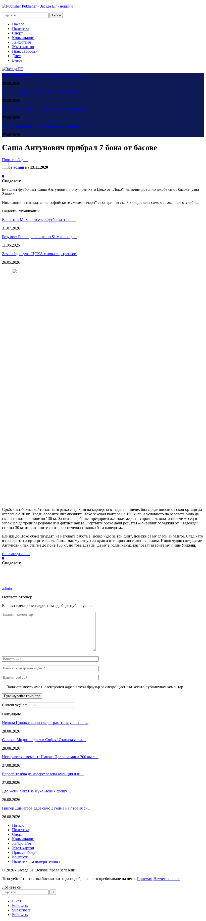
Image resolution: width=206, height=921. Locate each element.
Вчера (17, 60)
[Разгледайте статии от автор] (12, 584)
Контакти (20, 857)
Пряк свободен (25, 51)
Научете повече (166, 878)
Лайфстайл (21, 42)
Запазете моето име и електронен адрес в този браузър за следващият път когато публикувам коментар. (95, 687)
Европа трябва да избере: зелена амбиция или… (43, 126)
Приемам (144, 878)
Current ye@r (14, 705)
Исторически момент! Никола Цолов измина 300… (46, 109)
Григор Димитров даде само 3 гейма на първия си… (47, 808)
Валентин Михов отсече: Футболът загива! (39, 219)
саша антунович (16, 554)
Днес (16, 56)
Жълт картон (23, 47)
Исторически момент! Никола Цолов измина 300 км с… (50, 757)
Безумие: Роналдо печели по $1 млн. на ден (39, 237)
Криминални (23, 37)
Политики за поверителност (36, 861)
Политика (20, 28)
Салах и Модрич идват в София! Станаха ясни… (44, 92)
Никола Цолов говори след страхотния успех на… (45, 75)
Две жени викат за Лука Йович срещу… (36, 791)
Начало (18, 24)
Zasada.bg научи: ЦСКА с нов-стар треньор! (39, 254)
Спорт (17, 33)
